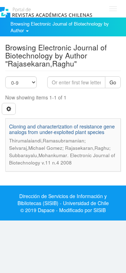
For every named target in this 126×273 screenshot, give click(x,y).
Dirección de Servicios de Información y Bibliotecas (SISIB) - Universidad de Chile (63, 199)
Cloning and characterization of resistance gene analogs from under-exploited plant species (62, 129)
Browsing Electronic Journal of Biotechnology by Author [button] (59, 27)
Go (113, 82)
